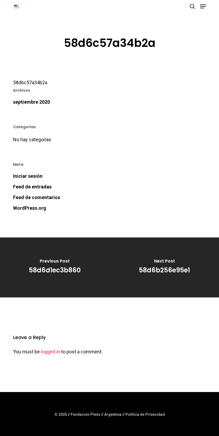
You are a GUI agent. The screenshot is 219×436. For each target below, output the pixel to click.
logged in (50, 351)
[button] (203, 6)
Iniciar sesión (27, 176)
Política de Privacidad (145, 414)
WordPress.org (29, 208)
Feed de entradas (32, 186)
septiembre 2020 (31, 102)
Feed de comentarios (36, 197)
